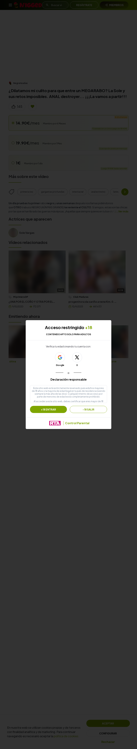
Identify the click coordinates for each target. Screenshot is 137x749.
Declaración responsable (68, 379)
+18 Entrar (48, 409)
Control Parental (77, 423)
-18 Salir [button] (88, 409)
